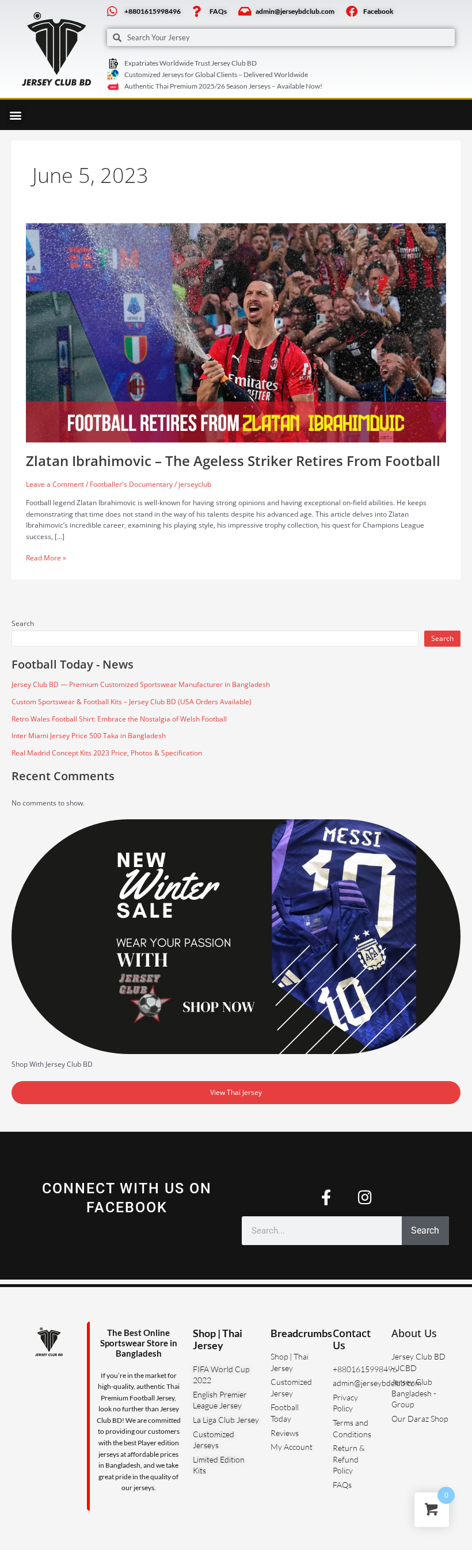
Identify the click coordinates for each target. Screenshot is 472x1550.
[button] (15, 114)
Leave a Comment (55, 483)
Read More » (46, 557)
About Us (414, 1333)
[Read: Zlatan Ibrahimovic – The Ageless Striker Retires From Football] (236, 332)
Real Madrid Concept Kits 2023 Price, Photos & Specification (107, 752)
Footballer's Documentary (131, 483)
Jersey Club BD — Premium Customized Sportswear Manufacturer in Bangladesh (141, 684)
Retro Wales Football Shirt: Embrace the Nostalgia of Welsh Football (119, 718)
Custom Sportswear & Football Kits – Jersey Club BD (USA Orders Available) (132, 701)
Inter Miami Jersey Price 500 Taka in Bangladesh (89, 735)
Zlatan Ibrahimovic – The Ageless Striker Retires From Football (233, 461)
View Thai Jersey (236, 1092)
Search (23, 623)
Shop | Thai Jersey (217, 1339)
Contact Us (352, 1339)
